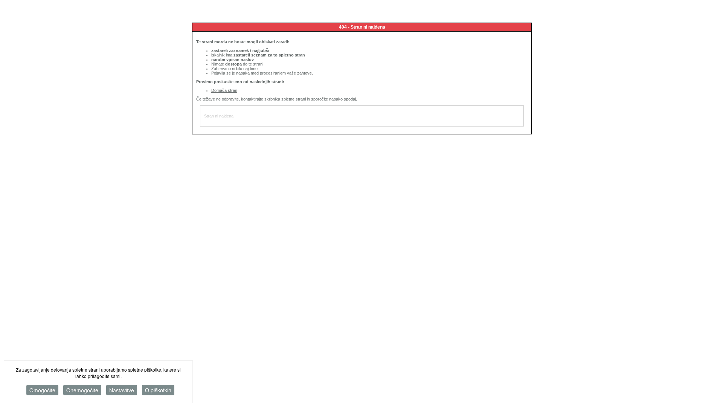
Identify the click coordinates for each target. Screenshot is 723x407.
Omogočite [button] (42, 390)
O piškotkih (158, 390)
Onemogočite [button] (82, 390)
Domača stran (224, 90)
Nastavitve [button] (121, 390)
